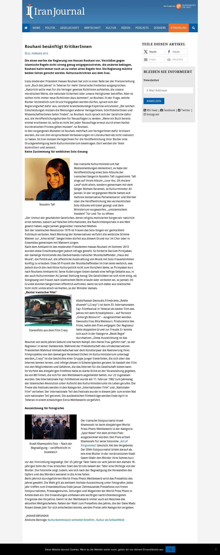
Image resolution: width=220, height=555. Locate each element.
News (36, 27)
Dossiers (160, 27)
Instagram (152, 114)
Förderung (178, 27)
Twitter (185, 110)
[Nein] (215, 549)
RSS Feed (151, 110)
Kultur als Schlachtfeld (110, 520)
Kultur (111, 27)
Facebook (169, 110)
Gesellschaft (69, 27)
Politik (50, 27)
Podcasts (142, 27)
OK (170, 549)
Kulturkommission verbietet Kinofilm (71, 520)
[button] (153, 52)
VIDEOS (125, 27)
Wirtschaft (92, 27)
